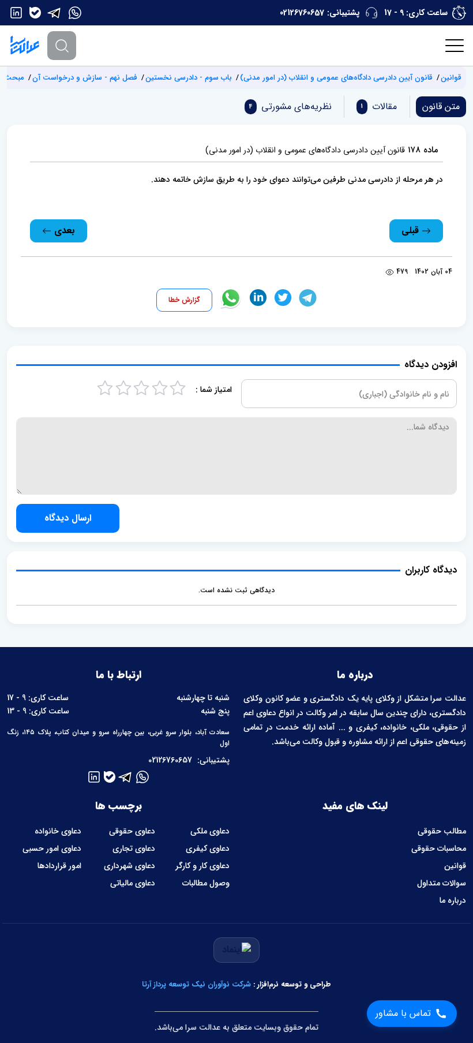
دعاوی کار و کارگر (202, 865)
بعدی (63, 230)
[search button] (61, 45)
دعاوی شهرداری (129, 865)
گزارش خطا (184, 299)
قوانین (451, 78)
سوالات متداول (441, 883)
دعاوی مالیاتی (132, 883)
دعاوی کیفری (208, 848)
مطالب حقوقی (442, 831)
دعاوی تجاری (133, 848)
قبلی (411, 230)
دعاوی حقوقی (132, 831)
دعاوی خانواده (58, 831)
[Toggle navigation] (455, 45)
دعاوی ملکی (210, 831)
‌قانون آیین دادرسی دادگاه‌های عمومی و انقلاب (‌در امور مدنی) (336, 78)
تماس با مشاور (403, 1013)
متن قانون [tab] (441, 106)
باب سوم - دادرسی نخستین (188, 78)
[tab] (376, 106)
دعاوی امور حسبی (51, 848)
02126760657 (302, 12)
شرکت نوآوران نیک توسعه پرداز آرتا (196, 984)
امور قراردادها (59, 865)
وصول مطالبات (206, 883)
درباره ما (453, 900)
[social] (74, 12)
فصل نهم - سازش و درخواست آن (84, 78)
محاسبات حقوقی (438, 848)
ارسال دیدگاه (67, 518)
